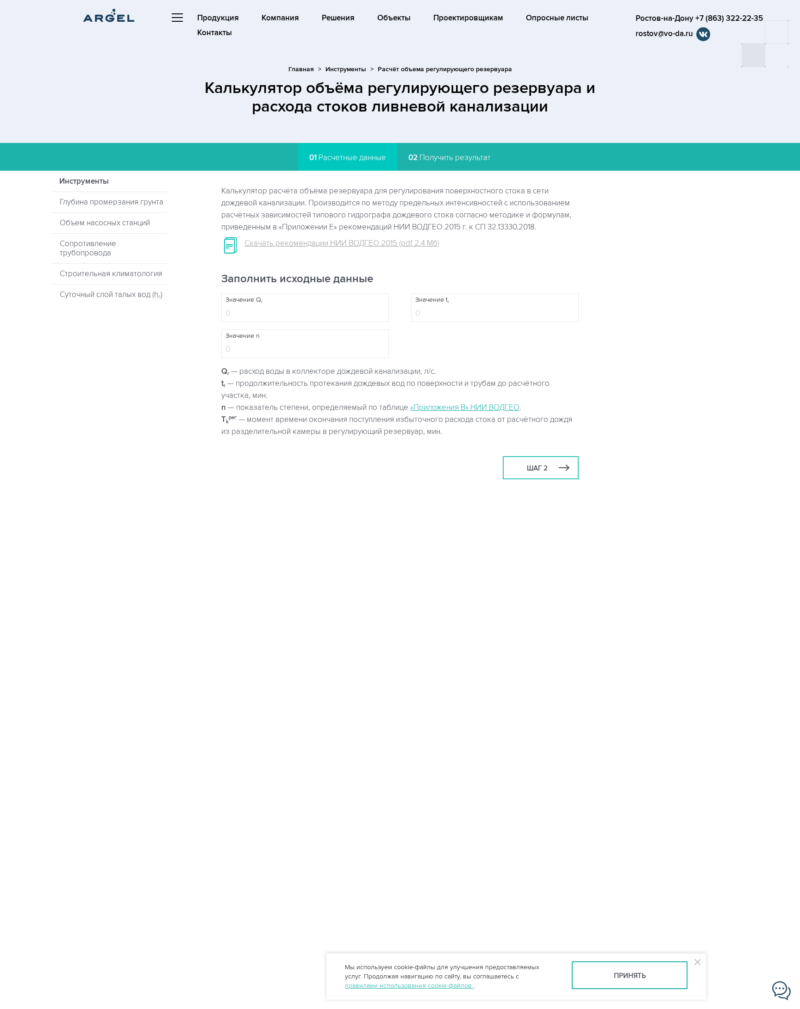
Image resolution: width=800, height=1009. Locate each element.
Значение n (242, 336)
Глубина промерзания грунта (111, 202)
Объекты (394, 18)
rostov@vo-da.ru (664, 33)
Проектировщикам (468, 18)
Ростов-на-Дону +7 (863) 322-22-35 (699, 18)
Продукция (218, 18)
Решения (338, 18)
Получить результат (449, 157)
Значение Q (243, 300)
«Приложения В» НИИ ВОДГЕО (464, 407)
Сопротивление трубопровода (88, 248)
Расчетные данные (347, 157)
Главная (301, 69)
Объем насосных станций (105, 223)
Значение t (432, 300)
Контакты (214, 32)
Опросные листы (557, 18)
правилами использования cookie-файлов (409, 986)
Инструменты (345, 69)
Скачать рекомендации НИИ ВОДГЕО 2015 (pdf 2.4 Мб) (341, 243)
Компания (280, 18)
